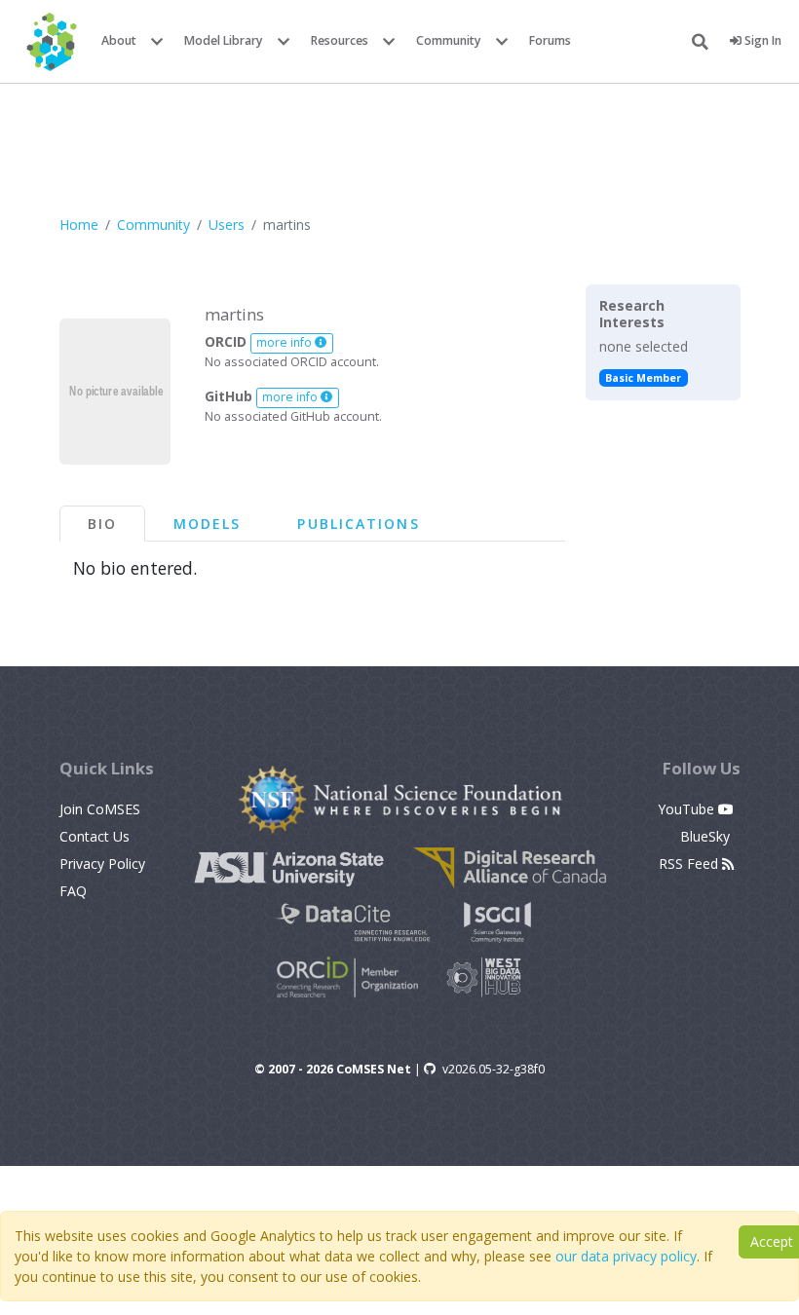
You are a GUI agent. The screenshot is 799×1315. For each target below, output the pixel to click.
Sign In (761, 40)
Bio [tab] (102, 523)
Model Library (223, 40)
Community (448, 40)
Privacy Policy (102, 863)
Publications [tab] (358, 523)
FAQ (73, 891)
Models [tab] (207, 523)
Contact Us (94, 836)
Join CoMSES (99, 809)
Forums (550, 40)
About (118, 40)
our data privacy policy (626, 1256)
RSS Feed (690, 863)
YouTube (688, 809)
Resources (339, 40)
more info (285, 342)
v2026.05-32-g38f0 (493, 1069)
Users (227, 224)
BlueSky (707, 836)
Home (78, 224)
